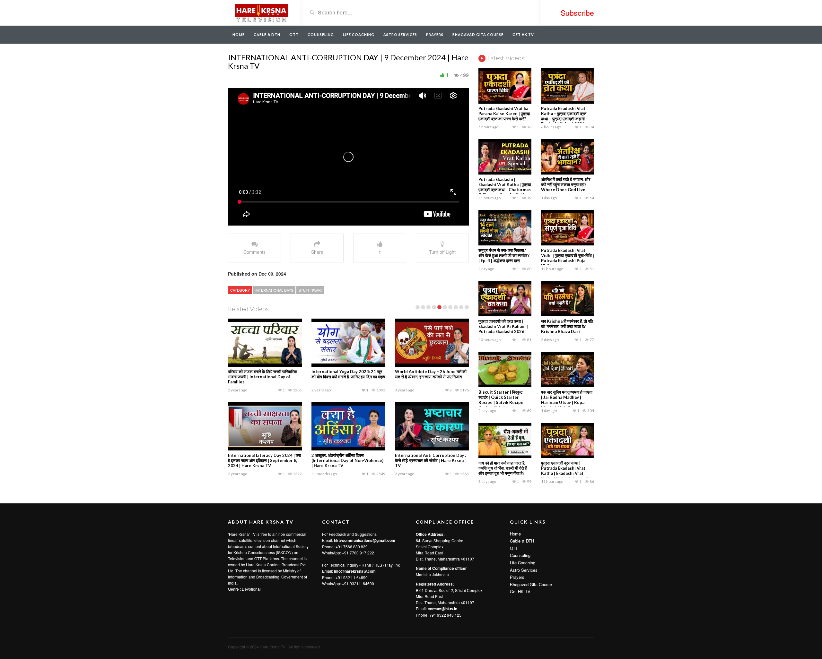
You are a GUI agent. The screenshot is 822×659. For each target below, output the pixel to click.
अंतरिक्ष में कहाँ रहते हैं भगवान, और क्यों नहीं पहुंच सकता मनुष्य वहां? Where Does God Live (565, 184)
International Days (274, 290)
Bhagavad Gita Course (477, 34)
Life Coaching (358, 34)
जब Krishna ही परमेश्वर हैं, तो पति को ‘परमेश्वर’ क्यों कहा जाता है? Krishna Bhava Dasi (567, 326)
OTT (294, 34)
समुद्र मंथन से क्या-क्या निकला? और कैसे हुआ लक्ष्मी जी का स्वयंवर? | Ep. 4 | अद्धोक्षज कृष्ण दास (503, 255)
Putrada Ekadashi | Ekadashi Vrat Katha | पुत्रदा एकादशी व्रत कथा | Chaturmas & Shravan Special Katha (504, 187)
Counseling (321, 34)
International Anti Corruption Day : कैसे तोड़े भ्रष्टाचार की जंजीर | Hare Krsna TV (430, 460)
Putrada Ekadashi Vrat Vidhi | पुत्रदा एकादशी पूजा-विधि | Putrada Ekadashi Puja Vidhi (567, 258)
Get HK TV (523, 34)
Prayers (434, 34)
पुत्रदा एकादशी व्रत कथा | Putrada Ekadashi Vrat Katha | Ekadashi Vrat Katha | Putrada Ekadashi (566, 470)
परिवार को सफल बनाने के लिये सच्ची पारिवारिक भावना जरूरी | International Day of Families (262, 376)
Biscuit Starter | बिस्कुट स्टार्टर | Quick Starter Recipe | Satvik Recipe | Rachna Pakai (502, 399)
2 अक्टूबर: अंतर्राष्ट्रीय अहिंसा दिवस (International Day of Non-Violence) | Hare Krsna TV (347, 460)
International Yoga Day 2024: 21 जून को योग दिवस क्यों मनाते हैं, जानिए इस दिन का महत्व (348, 374)
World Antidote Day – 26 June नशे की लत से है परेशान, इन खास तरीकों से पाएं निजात (431, 374)
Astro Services (400, 34)
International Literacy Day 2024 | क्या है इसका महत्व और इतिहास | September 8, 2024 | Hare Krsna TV (264, 460)
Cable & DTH (267, 34)
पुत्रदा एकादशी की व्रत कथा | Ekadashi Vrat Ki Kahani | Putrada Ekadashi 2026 (503, 326)
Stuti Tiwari (310, 290)
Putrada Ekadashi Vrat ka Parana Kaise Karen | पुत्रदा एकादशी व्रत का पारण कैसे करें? (504, 113)
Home (238, 34)
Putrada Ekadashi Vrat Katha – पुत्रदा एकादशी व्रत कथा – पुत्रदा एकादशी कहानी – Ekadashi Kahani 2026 (564, 116)
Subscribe (577, 12)
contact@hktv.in (442, 609)
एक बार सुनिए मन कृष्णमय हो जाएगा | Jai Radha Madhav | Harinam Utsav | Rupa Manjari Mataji (566, 399)
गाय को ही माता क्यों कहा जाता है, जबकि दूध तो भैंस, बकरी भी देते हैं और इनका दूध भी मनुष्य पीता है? (502, 468)
